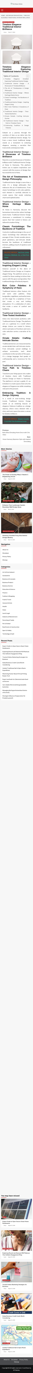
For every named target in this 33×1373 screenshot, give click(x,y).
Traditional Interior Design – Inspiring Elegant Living (17, 103)
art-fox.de (4, 813)
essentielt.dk (5, 749)
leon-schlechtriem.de (7, 895)
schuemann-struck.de (7, 1087)
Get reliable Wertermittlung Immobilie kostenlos (14, 686)
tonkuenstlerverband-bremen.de (10, 1171)
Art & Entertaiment (8, 572)
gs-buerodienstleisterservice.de (10, 868)
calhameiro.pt (5, 733)
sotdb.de (3, 832)
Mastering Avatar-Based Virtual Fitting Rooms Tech (14, 675)
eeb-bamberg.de (6, 1091)
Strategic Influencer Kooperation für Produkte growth (13, 697)
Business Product (7, 582)
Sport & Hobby (6, 630)
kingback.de (4, 893)
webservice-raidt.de (7, 1100)
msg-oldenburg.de (6, 1117)
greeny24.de (5, 823)
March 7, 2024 (11, 32)
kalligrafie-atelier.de (7, 1190)
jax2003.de (4, 927)
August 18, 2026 (11, 1320)
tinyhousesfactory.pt (7, 728)
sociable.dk (4, 754)
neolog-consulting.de (7, 977)
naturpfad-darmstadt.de (8, 789)
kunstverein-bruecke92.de (8, 1013)
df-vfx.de (4, 1081)
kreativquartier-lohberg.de (9, 1123)
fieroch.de (4, 849)
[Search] (30, 9)
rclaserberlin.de (5, 794)
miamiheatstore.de (6, 967)
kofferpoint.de (5, 1066)
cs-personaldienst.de (7, 884)
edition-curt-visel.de (7, 828)
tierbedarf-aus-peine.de (8, 1049)
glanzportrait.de (6, 1022)
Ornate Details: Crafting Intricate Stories (17, 117)
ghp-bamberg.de (6, 942)
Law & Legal (6, 613)
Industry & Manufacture (9, 616)
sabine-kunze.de (5, 1115)
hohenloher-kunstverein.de (9, 1072)
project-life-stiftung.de (8, 1176)
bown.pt (3, 724)
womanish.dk (5, 747)
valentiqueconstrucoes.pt (8, 741)
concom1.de (4, 1136)
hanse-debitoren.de (6, 855)
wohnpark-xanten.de (7, 870)
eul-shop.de (4, 1121)
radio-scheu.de (5, 851)
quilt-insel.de (5, 876)
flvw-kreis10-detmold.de (8, 1007)
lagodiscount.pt (5, 718)
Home (4, 610)
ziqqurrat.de (4, 779)
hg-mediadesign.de (6, 859)
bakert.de (4, 861)
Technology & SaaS (8, 634)
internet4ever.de (6, 1089)
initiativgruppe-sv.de (7, 910)
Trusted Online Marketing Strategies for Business (15, 658)
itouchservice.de (6, 1146)
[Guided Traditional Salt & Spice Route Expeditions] (16, 1335)
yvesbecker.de (5, 1017)
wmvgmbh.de (5, 1134)
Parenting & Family (8, 620)
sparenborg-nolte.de (7, 908)
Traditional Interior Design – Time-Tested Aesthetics (17, 112)
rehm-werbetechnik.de (7, 863)
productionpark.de (6, 847)
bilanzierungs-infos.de (7, 918)
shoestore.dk (5, 752)
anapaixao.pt (5, 711)
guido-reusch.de (6, 1055)
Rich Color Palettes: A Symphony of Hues (17, 108)
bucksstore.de (5, 920)
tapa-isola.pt (5, 730)
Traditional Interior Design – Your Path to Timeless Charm (17, 122)
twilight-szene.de (6, 990)
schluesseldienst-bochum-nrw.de (10, 948)
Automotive (6, 575)
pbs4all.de (4, 950)
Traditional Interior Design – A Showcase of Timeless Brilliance (17, 85)
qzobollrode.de (5, 1182)
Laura (5, 1257)
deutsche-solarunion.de (8, 773)
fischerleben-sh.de (6, 937)
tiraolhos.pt (4, 768)
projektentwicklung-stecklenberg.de (11, 929)
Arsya (5, 32)
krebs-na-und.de (6, 1079)
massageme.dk (5, 764)
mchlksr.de (4, 904)
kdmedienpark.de (6, 874)
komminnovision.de (6, 901)
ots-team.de (4, 925)
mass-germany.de (6, 842)
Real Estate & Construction (10, 627)
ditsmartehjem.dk (6, 758)
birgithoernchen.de (6, 889)
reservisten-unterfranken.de (9, 802)
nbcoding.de (4, 806)
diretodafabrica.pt (6, 726)
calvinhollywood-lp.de (7, 1058)
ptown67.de (4, 1043)
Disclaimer (5, 553)
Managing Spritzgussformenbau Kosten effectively (14, 691)
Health (4, 606)
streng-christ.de (6, 963)
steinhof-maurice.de (7, 923)
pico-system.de (5, 1015)
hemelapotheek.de (6, 887)
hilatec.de (4, 804)
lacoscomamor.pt (6, 720)
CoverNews (25, 1368)
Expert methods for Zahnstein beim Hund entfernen (15, 680)
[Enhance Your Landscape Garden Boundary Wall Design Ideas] (16, 492)
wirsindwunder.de (6, 809)
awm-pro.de (4, 796)
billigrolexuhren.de (6, 992)
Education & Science (8, 589)
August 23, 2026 (11, 1225)
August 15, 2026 (11, 1351)
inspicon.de (4, 1178)
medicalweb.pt (5, 716)
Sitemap (4, 560)
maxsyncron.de (5, 1045)
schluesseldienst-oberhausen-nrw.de (12, 1005)
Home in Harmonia (12, 210)
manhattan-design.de (7, 1127)
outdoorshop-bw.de (7, 880)
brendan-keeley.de (6, 787)
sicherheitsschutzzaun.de (8, 840)
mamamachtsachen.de (7, 986)
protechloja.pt (5, 714)
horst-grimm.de (5, 857)
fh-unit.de (4, 792)
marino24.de (4, 958)
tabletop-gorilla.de (6, 979)
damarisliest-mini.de (7, 944)
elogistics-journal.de (7, 1001)
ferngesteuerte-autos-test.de (10, 973)
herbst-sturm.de (5, 1174)
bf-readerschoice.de (7, 1074)
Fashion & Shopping (8, 596)
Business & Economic (8, 579)
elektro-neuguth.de (6, 1131)
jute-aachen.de (5, 1051)
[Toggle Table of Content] (27, 76)
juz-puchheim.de (5, 996)
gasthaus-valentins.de (7, 960)
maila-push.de (5, 815)
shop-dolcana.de (6, 1138)
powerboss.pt (5, 705)
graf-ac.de (4, 771)
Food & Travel (6, 599)
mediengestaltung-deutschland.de (11, 775)
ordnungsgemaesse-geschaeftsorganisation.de (15, 933)
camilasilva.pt (5, 709)
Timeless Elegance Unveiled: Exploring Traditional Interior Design (17, 80)
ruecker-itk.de (5, 988)
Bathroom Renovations (8, 22)
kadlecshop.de (5, 817)
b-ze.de (3, 1028)
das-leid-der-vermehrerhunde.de (10, 1011)
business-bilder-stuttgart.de (9, 1150)
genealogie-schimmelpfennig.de (10, 1085)
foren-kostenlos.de (6, 1077)
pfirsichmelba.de (6, 1125)
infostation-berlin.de (7, 899)
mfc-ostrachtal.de (6, 1110)
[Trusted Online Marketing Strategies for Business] (16, 1272)
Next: (17, 439)
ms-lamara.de (5, 821)
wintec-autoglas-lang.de (8, 836)
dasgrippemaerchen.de (7, 1129)
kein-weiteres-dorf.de (7, 1041)
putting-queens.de (6, 882)
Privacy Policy (6, 556)
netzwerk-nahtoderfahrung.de (10, 1003)
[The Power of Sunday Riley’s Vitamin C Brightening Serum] (16, 462)
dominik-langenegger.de (8, 954)
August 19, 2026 (11, 1288)
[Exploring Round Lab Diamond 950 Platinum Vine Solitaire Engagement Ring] (16, 1240)
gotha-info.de (5, 1161)
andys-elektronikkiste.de (8, 777)
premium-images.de (6, 916)
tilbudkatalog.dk (6, 745)
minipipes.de (4, 952)
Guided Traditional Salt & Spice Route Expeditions (14, 669)
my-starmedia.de (6, 994)
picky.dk (3, 760)
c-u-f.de (3, 1167)
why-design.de (5, 878)
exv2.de (3, 998)
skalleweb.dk (4, 756)
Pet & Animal (6, 623)
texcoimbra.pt (5, 743)
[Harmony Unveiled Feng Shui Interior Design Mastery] (16, 523)
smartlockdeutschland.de (8, 971)
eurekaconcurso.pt (6, 722)
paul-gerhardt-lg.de (7, 1140)
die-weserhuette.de (6, 1064)
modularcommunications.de (9, 931)
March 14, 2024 (11, 539)
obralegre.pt (4, 739)
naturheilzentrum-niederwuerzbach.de (12, 1053)
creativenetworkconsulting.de (10, 866)
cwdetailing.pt (5, 737)
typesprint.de (5, 1026)
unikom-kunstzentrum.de (8, 906)
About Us (5, 549)
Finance (4, 592)
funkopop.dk (4, 762)
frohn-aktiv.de (5, 834)
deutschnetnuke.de (6, 1047)
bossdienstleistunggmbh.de (9, 781)
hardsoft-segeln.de (6, 838)
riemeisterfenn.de (6, 1009)
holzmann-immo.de (6, 1180)
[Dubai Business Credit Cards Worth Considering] (16, 1303)
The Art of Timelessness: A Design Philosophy (17, 89)
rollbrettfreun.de (6, 1037)
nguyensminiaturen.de (7, 1112)
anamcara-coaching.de (7, 982)
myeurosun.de (5, 783)
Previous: (16, 432)
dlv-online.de (5, 956)
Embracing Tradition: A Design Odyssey (17, 126)
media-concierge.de (7, 1169)
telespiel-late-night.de (7, 1104)
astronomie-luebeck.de (7, 1030)
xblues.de (4, 1152)
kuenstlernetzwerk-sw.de (8, 939)
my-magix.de (5, 844)
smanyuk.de (4, 830)
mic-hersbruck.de (6, 965)
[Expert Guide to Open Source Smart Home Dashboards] (16, 1209)
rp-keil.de (4, 800)
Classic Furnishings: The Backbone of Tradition (17, 99)
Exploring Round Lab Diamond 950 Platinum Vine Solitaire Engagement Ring (15, 652)
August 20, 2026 (11, 1257)
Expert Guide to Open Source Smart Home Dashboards (15, 647)
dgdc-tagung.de (5, 975)
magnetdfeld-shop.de (7, 811)
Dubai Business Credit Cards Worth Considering (13, 664)
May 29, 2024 (11, 509)
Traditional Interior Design (15, 152)
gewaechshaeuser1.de (7, 872)
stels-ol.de (4, 1068)
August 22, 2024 (11, 478)
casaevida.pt (4, 735)
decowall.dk (4, 766)
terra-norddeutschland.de (8, 1083)
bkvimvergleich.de (6, 853)
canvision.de (4, 819)
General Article (7, 603)
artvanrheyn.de (5, 914)
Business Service (7, 586)
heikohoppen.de (5, 891)
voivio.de (4, 1034)
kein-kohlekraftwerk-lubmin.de (10, 1039)
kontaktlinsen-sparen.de (8, 1062)
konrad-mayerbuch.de (7, 946)
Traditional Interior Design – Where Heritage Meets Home (17, 94)
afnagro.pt (4, 707)
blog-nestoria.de (6, 825)
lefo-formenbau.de (6, 785)
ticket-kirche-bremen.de (8, 1020)
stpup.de (3, 1098)
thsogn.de (4, 1142)
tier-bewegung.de (6, 912)
